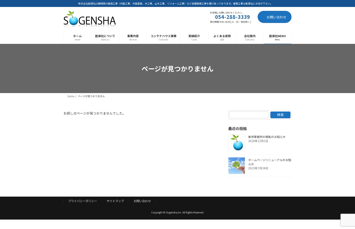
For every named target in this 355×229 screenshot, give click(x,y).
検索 (280, 114)
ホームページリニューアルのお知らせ (269, 162)
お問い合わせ (276, 17)
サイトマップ (115, 201)
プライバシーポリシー (82, 201)
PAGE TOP (343, 218)
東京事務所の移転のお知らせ (267, 137)
